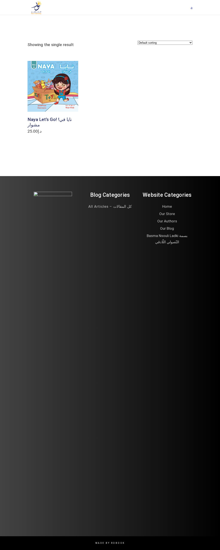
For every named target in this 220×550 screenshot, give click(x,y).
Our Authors (167, 221)
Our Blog (167, 228)
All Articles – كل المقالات (110, 206)
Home (167, 206)
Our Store (167, 214)
